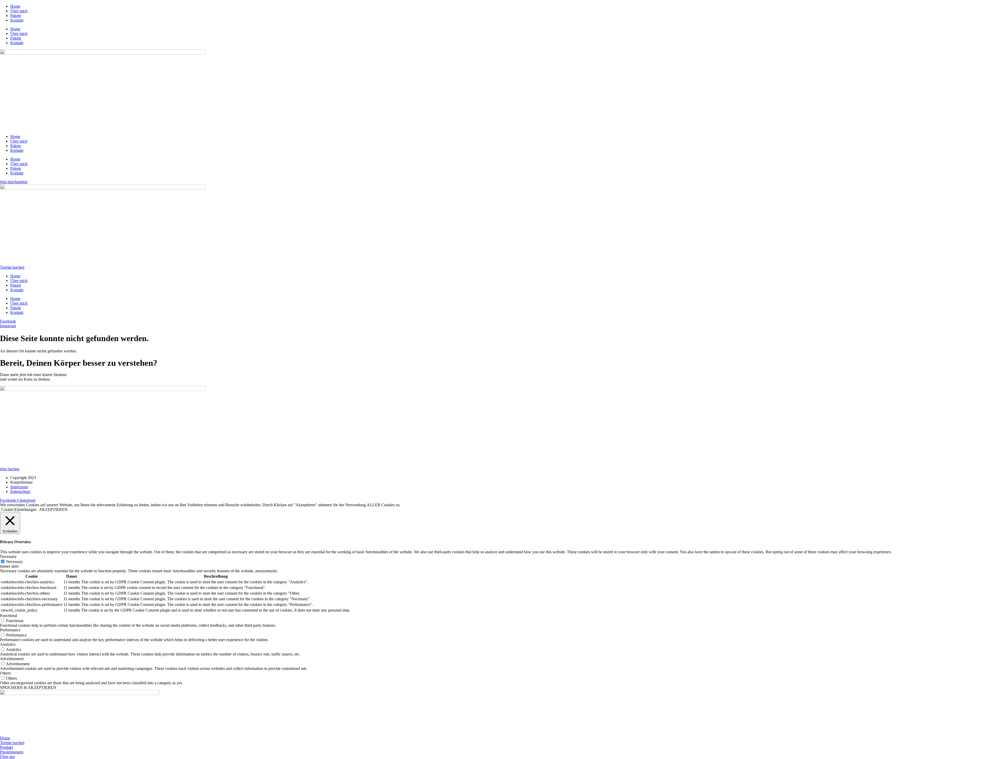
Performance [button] (10, 630)
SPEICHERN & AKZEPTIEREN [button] (28, 687)
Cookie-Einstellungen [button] (18, 509)
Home (15, 6)
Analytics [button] (7, 644)
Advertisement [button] (12, 659)
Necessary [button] (8, 556)
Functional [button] (8, 615)
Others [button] (5, 673)
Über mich (18, 11)
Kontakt (16, 20)
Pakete (15, 15)
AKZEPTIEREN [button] (53, 509)
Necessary (14, 561)
